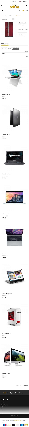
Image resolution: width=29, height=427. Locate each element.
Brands (2, 403)
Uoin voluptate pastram (7, 293)
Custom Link (3, 411)
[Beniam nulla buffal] (14, 78)
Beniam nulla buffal (6, 94)
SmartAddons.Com (17, 420)
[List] (15, 49)
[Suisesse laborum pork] (14, 237)
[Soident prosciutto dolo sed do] (14, 197)
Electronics (18, 15)
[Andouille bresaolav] (9, 29)
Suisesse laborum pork (7, 254)
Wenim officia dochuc (6, 333)
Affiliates (2, 407)
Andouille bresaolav (22, 23)
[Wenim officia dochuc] (14, 317)
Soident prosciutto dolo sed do (8, 214)
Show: (27, 56)
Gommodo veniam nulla (7, 174)
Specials (2, 409)
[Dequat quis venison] (14, 118)
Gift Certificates (4, 405)
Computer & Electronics (9, 15)
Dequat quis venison (6, 134)
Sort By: (26, 51)
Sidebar (4, 48)
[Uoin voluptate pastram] (14, 277)
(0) (22, 25)
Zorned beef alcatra (6, 373)
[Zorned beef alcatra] (14, 357)
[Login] (19, 11)
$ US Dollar (15, 1)
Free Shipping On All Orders (15, 393)
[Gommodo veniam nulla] (14, 158)
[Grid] (13, 49)
